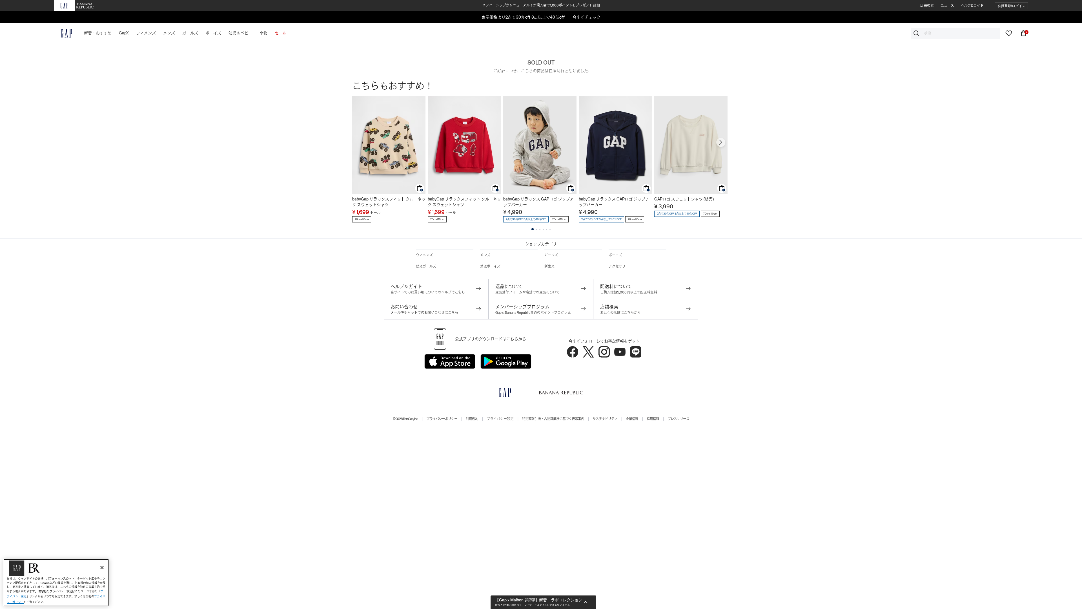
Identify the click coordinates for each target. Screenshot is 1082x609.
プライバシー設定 (500, 419)
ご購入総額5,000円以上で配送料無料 (628, 292)
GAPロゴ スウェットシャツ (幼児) (684, 199)
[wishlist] (1008, 33)
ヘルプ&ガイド (972, 6)
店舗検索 (927, 6)
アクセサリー (619, 266)
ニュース (947, 6)
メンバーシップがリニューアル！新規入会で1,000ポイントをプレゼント (541, 5)
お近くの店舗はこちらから (620, 313)
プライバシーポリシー (441, 419)
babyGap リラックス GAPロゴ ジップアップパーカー (538, 202)
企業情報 (632, 419)
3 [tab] (539, 229)
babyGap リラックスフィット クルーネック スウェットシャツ (388, 202)
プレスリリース (678, 419)
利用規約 (472, 419)
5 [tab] (546, 229)
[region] (56, 582)
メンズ (485, 255)
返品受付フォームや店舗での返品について (527, 292)
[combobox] (955, 33)
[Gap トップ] (63, 33)
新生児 (549, 266)
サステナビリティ (605, 419)
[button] (1011, 6)
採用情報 (653, 419)
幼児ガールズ (426, 266)
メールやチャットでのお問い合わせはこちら (424, 313)
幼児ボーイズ (490, 266)
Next (720, 142)
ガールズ (551, 255)
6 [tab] (550, 229)
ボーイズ (615, 255)
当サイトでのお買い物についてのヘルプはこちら (428, 292)
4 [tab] (543, 229)
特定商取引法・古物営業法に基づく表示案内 (553, 419)
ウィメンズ (424, 255)
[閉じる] (102, 567)
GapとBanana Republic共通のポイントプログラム (533, 313)
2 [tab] (536, 229)
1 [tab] (532, 229)
